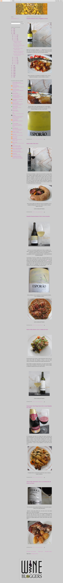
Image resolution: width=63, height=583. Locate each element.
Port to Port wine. (15, 89)
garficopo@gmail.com (15, 18)
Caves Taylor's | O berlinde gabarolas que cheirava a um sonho (17, 125)
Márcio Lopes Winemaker (17, 148)
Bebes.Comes (15, 110)
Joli (13, 112)
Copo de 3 (14, 134)
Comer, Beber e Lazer (16, 82)
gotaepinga (14, 153)
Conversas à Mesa (15, 95)
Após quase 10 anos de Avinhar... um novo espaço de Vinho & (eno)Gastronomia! (18, 117)
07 (13, 76)
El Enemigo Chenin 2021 (16, 94)
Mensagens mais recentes (31, 551)
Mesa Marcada (15, 128)
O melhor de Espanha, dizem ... (17, 132)
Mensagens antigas (48, 551)
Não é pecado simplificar (16, 146)
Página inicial (40, 551)
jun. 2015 (15, 58)
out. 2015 (15, 36)
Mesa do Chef (15, 106)
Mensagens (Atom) (34, 553)
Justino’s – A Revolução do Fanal (18, 113)
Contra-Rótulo (15, 119)
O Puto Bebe (14, 136)
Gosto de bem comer (16, 145)
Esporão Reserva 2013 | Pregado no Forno (37, 18)
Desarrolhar (14, 138)
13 (13, 67)
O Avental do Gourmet (16, 156)
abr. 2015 (15, 62)
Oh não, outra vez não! (16, 154)
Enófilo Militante (15, 85)
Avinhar (13, 115)
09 (13, 73)
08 (13, 75)
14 (13, 65)
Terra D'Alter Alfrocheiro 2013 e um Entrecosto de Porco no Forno (39, 482)
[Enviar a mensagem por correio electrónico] (44, 139)
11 (13, 70)
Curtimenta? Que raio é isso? (17, 101)
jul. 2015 (15, 57)
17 (13, 30)
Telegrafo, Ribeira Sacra (16, 149)
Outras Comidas (15, 102)
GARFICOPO (31, 5)
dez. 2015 (15, 35)
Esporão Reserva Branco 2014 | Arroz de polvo (38, 216)
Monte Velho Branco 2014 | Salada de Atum (37, 329)
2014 (40, 49)
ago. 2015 (15, 39)
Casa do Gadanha (15, 111)
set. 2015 (15, 38)
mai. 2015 (15, 60)
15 (13, 33)
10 (13, 72)
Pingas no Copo (15, 131)
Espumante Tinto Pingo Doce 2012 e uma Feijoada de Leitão (39, 406)
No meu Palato (15, 123)
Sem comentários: (39, 139)
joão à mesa (14, 142)
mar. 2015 (15, 63)
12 (13, 68)
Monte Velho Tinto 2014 (32, 143)
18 (13, 28)
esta (48, 260)
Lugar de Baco (15, 93)
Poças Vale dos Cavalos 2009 (17, 135)
